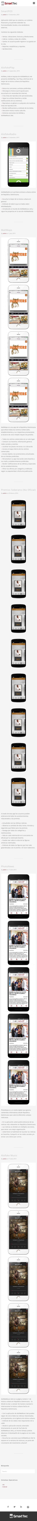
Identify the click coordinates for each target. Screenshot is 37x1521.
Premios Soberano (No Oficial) (18, 489)
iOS (3, 1485)
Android (4, 1487)
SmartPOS (7, 11)
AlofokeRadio (8, 134)
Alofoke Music (9, 1155)
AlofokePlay (7, 67)
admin (4, 14)
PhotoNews (7, 866)
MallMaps (6, 229)
